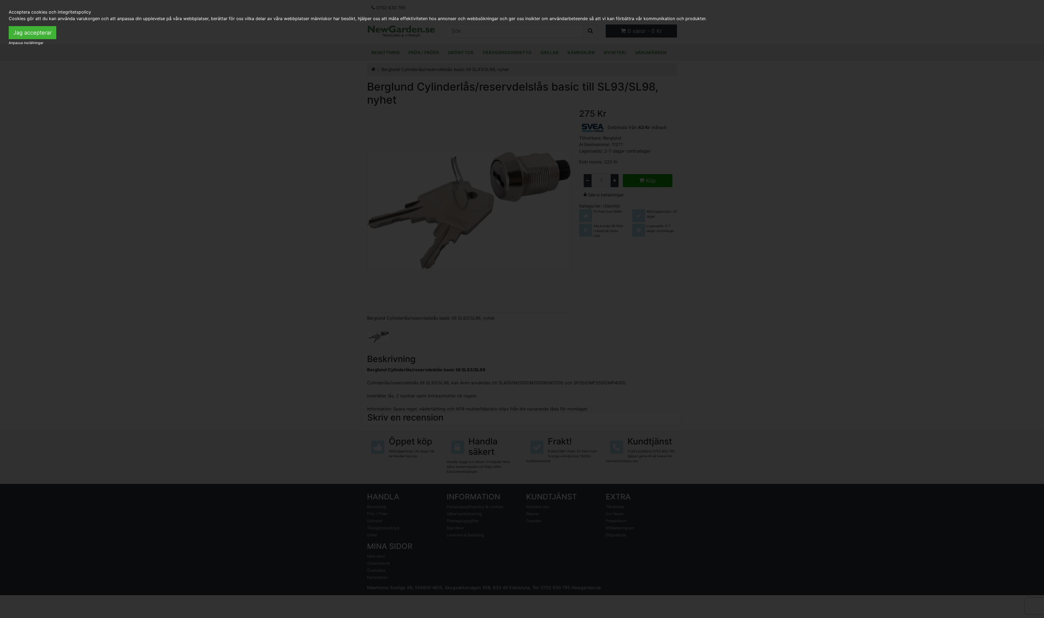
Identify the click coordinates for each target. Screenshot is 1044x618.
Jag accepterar (32, 32)
